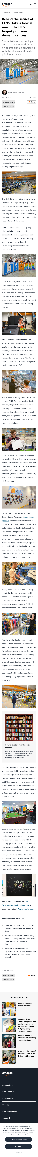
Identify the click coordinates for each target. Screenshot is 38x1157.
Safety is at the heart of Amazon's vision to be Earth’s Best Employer (27, 1053)
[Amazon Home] (7, 4)
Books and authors (9, 102)
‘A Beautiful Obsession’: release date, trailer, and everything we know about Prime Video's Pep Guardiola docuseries (19, 939)
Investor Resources (9, 1111)
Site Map (5, 1105)
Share (33, 102)
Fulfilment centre (8, 106)
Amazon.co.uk (8, 1098)
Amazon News (6, 12)
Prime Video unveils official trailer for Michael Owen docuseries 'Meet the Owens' (19, 928)
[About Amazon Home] (7, 1074)
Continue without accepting (18, 1139)
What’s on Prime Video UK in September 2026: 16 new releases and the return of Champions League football (20, 952)
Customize (18, 1152)
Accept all (18, 1146)
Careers (5, 1118)
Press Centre (7, 1092)
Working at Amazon (17, 12)
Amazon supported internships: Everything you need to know (27, 1037)
